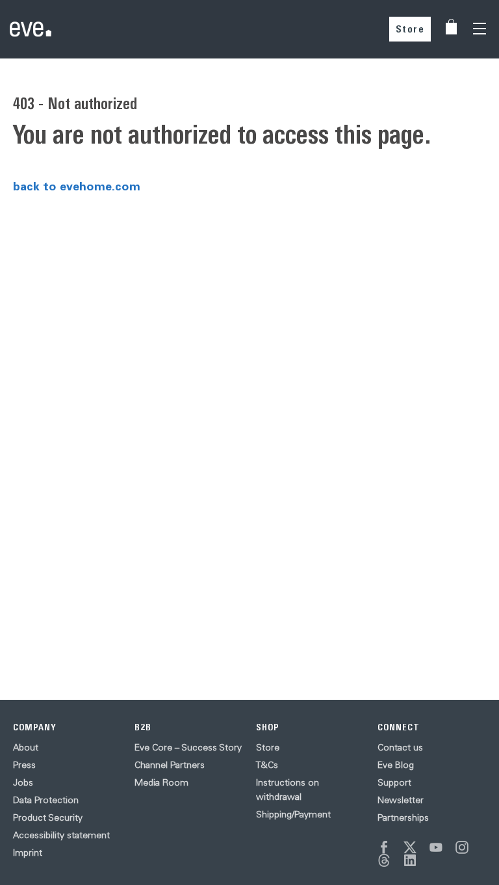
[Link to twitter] (409, 847)
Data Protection (46, 800)
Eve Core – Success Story (188, 747)
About (25, 747)
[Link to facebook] (383, 847)
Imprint (27, 852)
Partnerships (403, 817)
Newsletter (400, 800)
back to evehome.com (76, 186)
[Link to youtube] (435, 847)
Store (410, 29)
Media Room (161, 782)
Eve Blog (395, 765)
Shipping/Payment (293, 814)
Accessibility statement (61, 835)
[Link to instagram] (461, 847)
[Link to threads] (383, 860)
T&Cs (267, 765)
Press (24, 765)
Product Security (48, 817)
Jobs (23, 782)
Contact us (400, 747)
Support (394, 782)
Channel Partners (169, 765)
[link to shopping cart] (451, 26)
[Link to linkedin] (409, 860)
